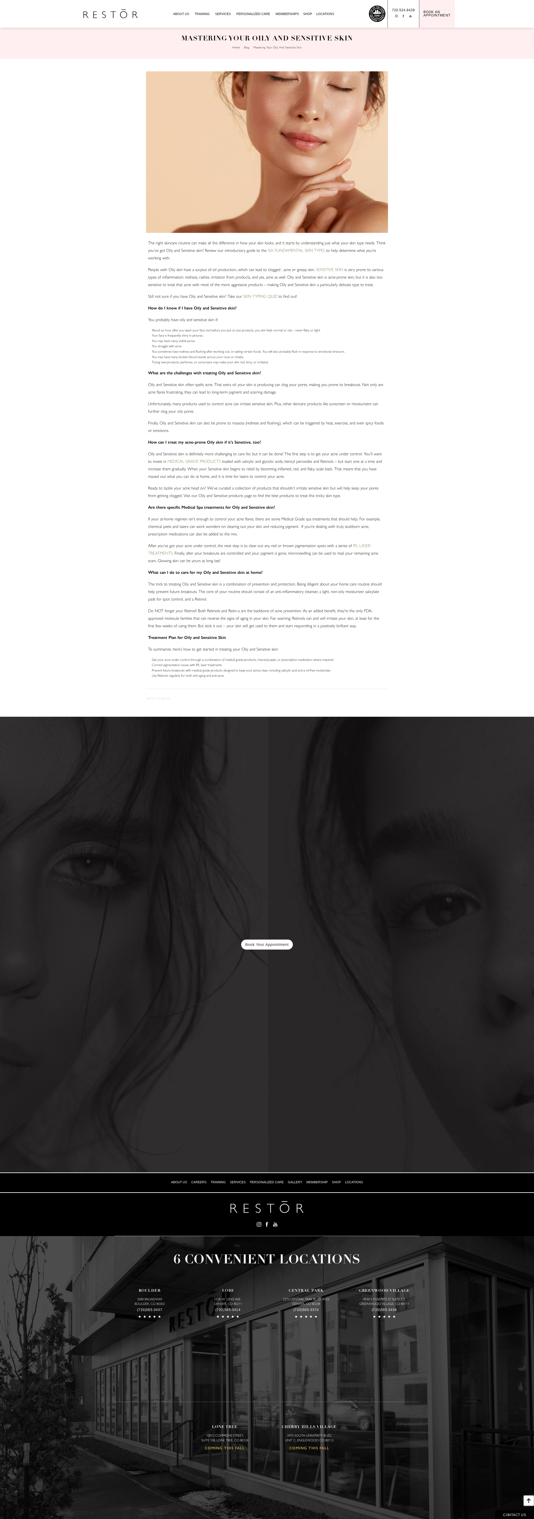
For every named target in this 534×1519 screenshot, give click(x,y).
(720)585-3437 (149, 1310)
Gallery (295, 1182)
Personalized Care (253, 14)
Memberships (287, 14)
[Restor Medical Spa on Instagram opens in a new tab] (259, 1224)
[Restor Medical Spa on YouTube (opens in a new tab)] (410, 16)
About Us (181, 14)
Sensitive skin (329, 269)
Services (223, 14)
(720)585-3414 (228, 1310)
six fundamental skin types (296, 250)
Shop (307, 14)
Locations (325, 14)
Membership (317, 1182)
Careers (199, 1182)
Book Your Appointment (267, 944)
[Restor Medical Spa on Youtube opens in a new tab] (275, 1224)
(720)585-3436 (384, 1310)
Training (202, 14)
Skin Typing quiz (260, 296)
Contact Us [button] (514, 1515)
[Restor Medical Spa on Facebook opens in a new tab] (267, 1224)
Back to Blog (158, 698)
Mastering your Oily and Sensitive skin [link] (277, 47)
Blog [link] (246, 47)
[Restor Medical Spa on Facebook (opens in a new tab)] (403, 16)
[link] (437, 14)
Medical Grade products (194, 461)
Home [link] (236, 47)
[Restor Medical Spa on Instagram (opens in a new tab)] (396, 16)
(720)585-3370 (306, 1310)
